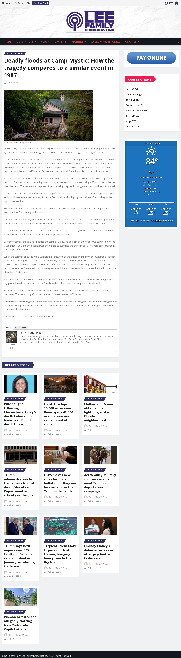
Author (8, 328)
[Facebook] (11, 348)
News (44, 41)
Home (8, 41)
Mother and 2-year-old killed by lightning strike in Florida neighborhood (99, 412)
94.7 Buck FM (132, 99)
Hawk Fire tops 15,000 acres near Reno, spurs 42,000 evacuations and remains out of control (58, 414)
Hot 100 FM (131, 89)
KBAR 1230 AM (133, 126)
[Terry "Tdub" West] (11, 337)
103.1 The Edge (133, 94)
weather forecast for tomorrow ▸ (151, 220)
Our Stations (25, 41)
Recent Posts (21, 328)
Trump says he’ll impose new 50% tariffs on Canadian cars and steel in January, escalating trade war (19, 556)
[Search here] (178, 41)
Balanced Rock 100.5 (136, 110)
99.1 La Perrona (133, 116)
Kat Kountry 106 (134, 105)
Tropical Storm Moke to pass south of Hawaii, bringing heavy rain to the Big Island (60, 554)
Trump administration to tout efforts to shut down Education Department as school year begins (19, 485)
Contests (60, 41)
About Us (131, 41)
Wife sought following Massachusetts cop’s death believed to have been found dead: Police (20, 414)
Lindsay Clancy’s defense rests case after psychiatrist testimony (98, 552)
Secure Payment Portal (105, 41)
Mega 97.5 (130, 121)
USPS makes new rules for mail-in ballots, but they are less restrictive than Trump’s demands (60, 483)
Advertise (78, 41)
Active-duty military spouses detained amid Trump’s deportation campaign (100, 483)
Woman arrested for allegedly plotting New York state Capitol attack (20, 623)
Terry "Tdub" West (30, 332)
